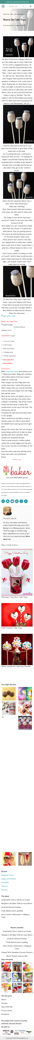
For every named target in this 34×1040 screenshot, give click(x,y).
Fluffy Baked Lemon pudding (12, 911)
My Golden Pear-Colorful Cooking (14, 1020)
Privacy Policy (6, 1010)
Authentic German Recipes (11, 1023)
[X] (21, 501)
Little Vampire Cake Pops (11, 628)
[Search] (24, 6)
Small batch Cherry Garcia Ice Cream (15, 900)
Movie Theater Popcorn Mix (17, 956)
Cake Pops (6, 14)
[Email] (12, 501)
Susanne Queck (9, 25)
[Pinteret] (17, 501)
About (3, 999)
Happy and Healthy (8, 879)
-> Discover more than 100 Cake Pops (17, 2)
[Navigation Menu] (31, 6)
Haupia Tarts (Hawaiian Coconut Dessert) (17, 952)
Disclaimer (5, 1014)
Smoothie (5, 882)
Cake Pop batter (12, 371)
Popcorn (4, 886)
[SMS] (8, 501)
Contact (4, 1003)
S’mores (4, 890)
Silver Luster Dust (8, 359)
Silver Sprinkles (7, 363)
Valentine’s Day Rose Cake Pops (14, 597)
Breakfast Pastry (7, 875)
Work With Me (6, 1007)
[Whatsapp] (3, 501)
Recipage (19, 459)
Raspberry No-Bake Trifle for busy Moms (16, 903)
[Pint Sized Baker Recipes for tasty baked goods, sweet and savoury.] (3, 6)
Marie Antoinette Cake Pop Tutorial (15, 666)
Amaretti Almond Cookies (11, 907)
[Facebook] (26, 501)
